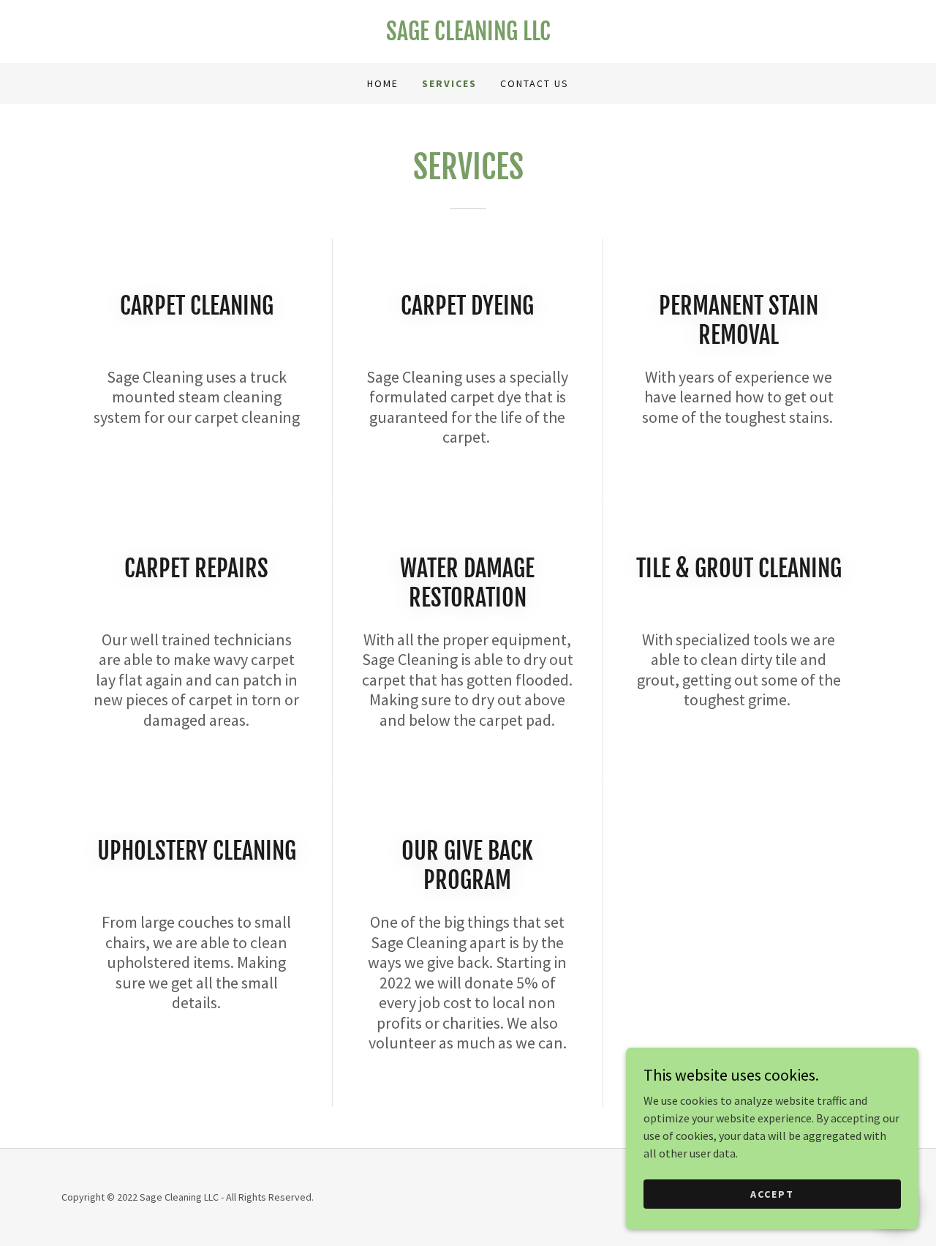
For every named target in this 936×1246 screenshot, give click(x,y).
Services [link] (449, 83)
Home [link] (383, 83)
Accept (772, 1193)
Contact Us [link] (534, 83)
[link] (468, 36)
